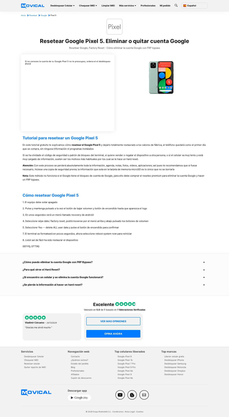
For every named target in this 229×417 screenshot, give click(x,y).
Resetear (33, 15)
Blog (73, 367)
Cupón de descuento (81, 378)
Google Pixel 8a (125, 378)
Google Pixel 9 (125, 374)
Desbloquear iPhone (174, 360)
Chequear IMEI (87, 5)
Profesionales (148, 5)
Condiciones (117, 411)
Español (191, 5)
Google (44, 15)
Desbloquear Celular (61, 5)
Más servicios (126, 5)
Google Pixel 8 (125, 356)
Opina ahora (113, 333)
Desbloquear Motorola (175, 367)
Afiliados (75, 374)
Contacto (75, 356)
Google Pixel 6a (125, 371)
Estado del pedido (79, 363)
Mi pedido (165, 5)
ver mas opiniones (113, 321)
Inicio (23, 15)
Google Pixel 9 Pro (127, 367)
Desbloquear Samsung (175, 363)
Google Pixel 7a (125, 360)
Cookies (139, 411)
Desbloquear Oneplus (174, 371)
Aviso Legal (130, 411)
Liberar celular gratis (174, 356)
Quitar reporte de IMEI (35, 367)
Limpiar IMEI (108, 5)
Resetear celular (32, 363)
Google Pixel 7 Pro (126, 363)
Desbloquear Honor (173, 374)
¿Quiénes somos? (79, 360)
